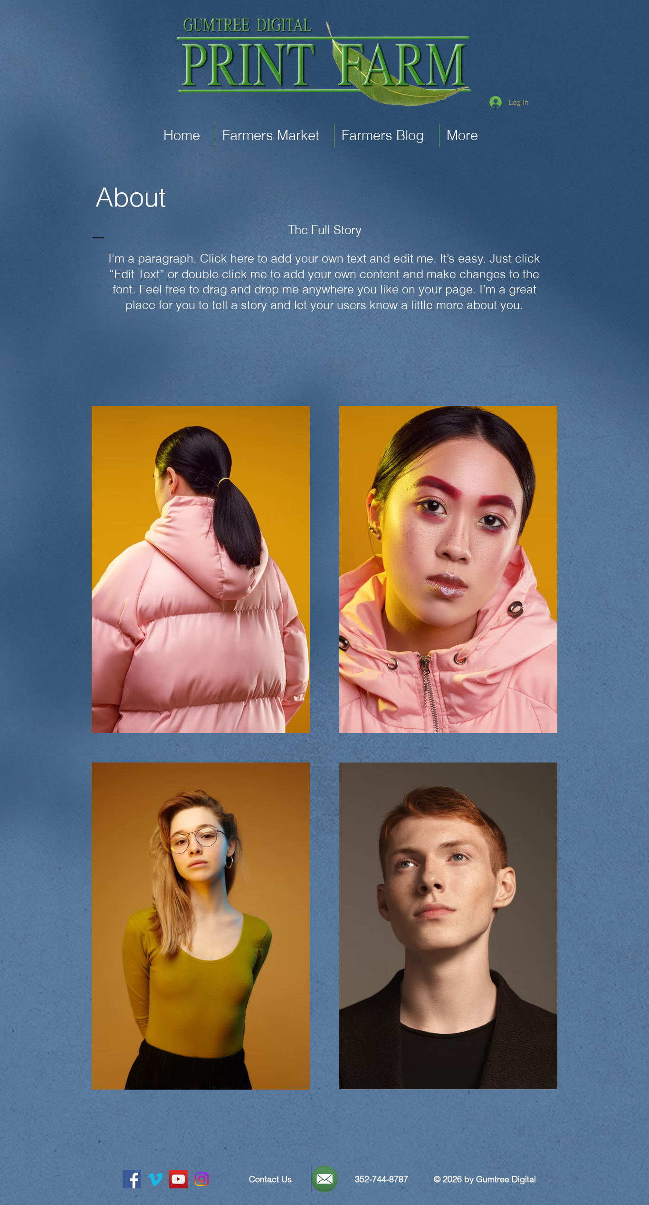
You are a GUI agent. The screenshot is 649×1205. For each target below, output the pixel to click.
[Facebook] (132, 1179)
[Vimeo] (155, 1179)
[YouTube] (178, 1179)
